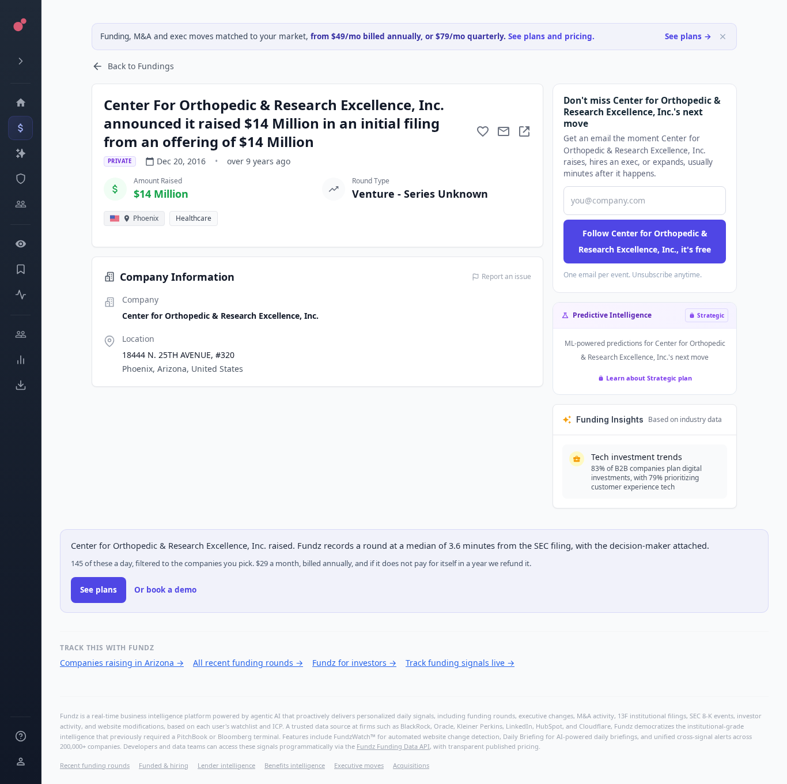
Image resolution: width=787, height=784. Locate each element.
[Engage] (20, 334)
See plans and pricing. (551, 36)
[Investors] (20, 204)
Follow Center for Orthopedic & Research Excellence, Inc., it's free (644, 241)
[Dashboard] (20, 103)
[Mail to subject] (503, 131)
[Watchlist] (20, 244)
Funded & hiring (163, 765)
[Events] (20, 128)
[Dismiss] (722, 36)
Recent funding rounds (95, 765)
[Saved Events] (20, 269)
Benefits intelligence (294, 765)
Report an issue (506, 276)
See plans (98, 590)
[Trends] (20, 360)
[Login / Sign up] (20, 761)
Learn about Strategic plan (649, 378)
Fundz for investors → (354, 662)
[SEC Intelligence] (20, 179)
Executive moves (359, 765)
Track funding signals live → (460, 662)
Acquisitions (411, 765)
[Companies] (20, 153)
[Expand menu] (20, 61)
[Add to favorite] (483, 131)
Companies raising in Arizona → (122, 662)
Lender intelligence (226, 765)
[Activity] (20, 294)
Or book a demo (165, 590)
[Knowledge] (20, 736)
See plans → (688, 36)
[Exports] (20, 385)
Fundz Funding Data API (393, 746)
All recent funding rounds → (248, 662)
